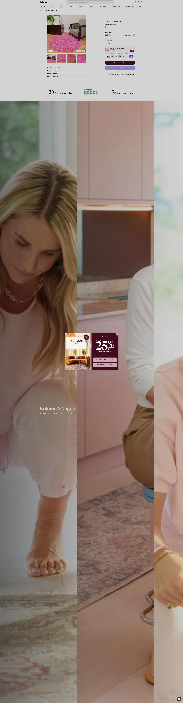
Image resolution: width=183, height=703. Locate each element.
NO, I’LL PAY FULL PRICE (105, 365)
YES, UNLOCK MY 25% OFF (105, 360)
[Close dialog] (117, 334)
